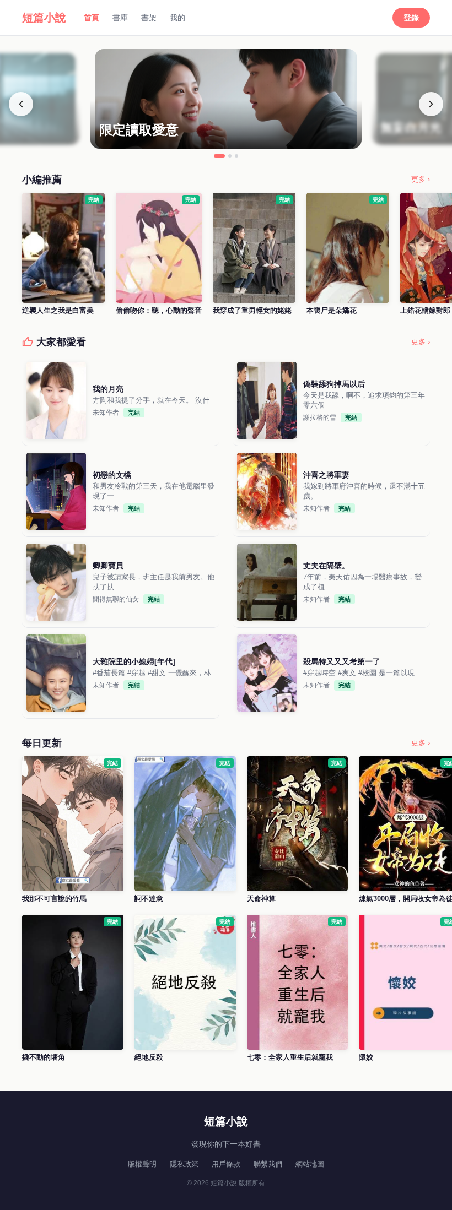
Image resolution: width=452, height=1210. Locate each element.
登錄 (411, 17)
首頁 (91, 17)
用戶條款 (226, 1164)
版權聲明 (142, 1164)
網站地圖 (309, 1164)
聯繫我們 (268, 1164)
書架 (149, 17)
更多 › (420, 179)
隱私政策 (184, 1164)
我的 (177, 17)
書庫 (120, 17)
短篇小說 (44, 18)
